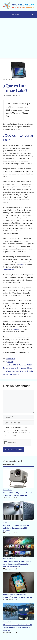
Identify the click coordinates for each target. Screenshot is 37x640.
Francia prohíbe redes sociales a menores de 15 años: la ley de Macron (17, 596)
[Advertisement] (18, 37)
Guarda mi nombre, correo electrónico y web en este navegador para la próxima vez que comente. (18, 431)
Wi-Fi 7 (21, 264)
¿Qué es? (9, 362)
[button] (32, 14)
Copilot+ (16, 329)
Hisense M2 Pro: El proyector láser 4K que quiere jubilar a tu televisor (18, 494)
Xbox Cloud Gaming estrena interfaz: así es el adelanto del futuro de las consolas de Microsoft (17, 564)
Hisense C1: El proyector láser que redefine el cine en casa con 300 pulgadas (16, 528)
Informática (10, 359)
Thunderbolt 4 (8, 270)
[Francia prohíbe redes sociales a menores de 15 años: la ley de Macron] (18, 582)
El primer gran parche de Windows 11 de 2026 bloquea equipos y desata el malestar (17, 627)
